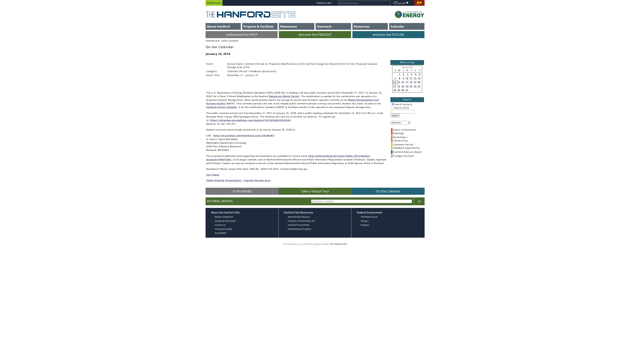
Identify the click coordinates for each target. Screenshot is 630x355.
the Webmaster (338, 244)
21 (394, 86)
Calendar (397, 26)
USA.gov (365, 220)
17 (407, 81)
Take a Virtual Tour (315, 191)
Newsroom (288, 26)
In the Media (242, 191)
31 (407, 90)
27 (419, 86)
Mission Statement (224, 216)
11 (411, 78)
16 (402, 81)
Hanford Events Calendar (221, 107)
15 (398, 81)
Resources (361, 26)
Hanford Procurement (298, 224)
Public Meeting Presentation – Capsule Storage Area (238, 180)
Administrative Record (298, 216)
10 (407, 78)
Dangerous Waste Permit (284, 96)
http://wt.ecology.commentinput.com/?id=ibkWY (243, 135)
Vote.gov (365, 224)
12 (415, 78)
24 (407, 86)
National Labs (324, 2)
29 (398, 90)
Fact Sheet (212, 174)
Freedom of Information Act (301, 220)
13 (419, 78)
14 (394, 82)
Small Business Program (299, 228)
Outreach (324, 26)
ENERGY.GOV (214, 2)
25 (411, 86)
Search (395, 115)
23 (402, 86)
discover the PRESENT (314, 34)
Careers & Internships (225, 220)
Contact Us (220, 224)
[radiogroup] (392, 104)
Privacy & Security (223, 228)
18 (411, 81)
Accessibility (220, 232)
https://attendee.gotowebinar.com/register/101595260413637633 (250, 120)
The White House (369, 216)
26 (415, 86)
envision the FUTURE (388, 34)
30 (402, 90)
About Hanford (218, 26)
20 (419, 81)
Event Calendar (229, 40)
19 (415, 81)
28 (394, 90)
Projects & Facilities (258, 26)
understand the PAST (241, 34)
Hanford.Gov (213, 40)
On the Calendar (388, 191)
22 (398, 86)
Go (419, 201)
